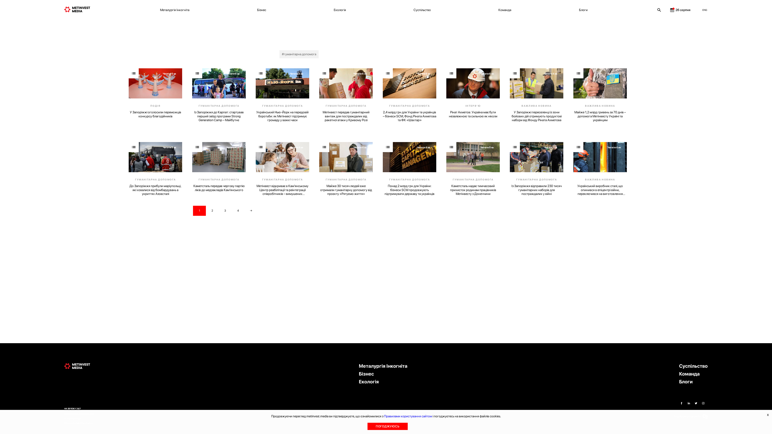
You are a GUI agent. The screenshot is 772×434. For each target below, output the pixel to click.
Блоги (583, 10)
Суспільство (422, 10)
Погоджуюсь (387, 426)
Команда (504, 10)
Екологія (340, 10)
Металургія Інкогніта (174, 10)
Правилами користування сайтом (408, 416)
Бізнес (261, 10)
